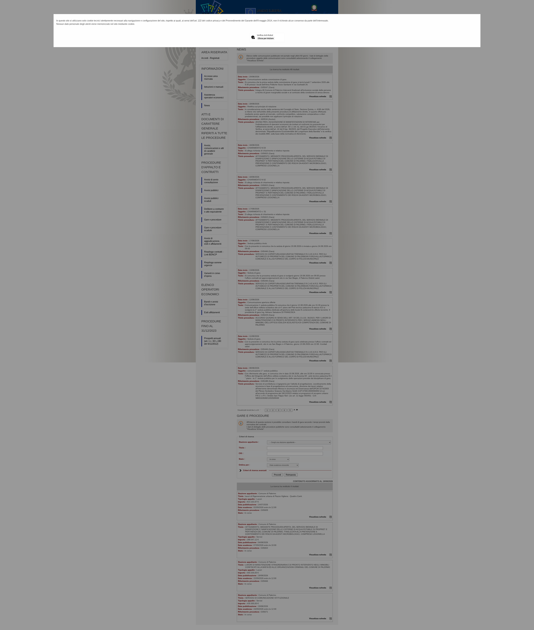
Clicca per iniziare (266, 38)
